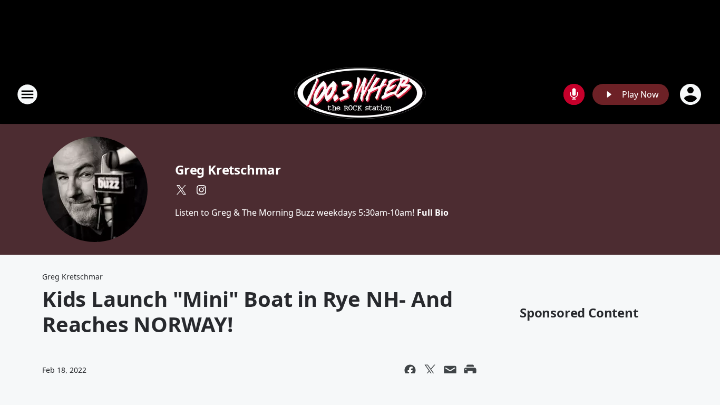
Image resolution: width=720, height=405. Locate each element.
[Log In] (691, 94)
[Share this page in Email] (450, 370)
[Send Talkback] (574, 94)
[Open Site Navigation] (27, 94)
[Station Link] (360, 94)
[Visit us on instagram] (201, 190)
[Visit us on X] (181, 190)
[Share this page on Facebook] (410, 370)
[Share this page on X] (430, 370)
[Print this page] (470, 370)
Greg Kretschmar (228, 169)
